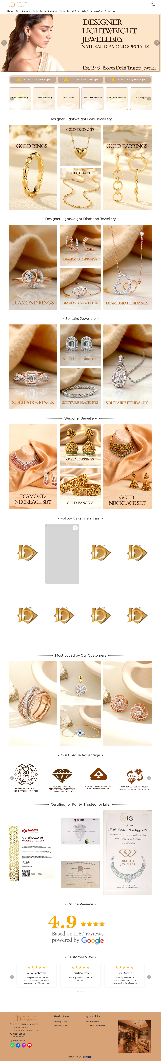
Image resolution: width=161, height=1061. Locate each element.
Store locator (19, 1041)
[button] (157, 43)
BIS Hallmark (92, 1022)
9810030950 (19, 1036)
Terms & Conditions (95, 1026)
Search (152, 6)
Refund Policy (61, 1026)
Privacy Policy (61, 1022)
